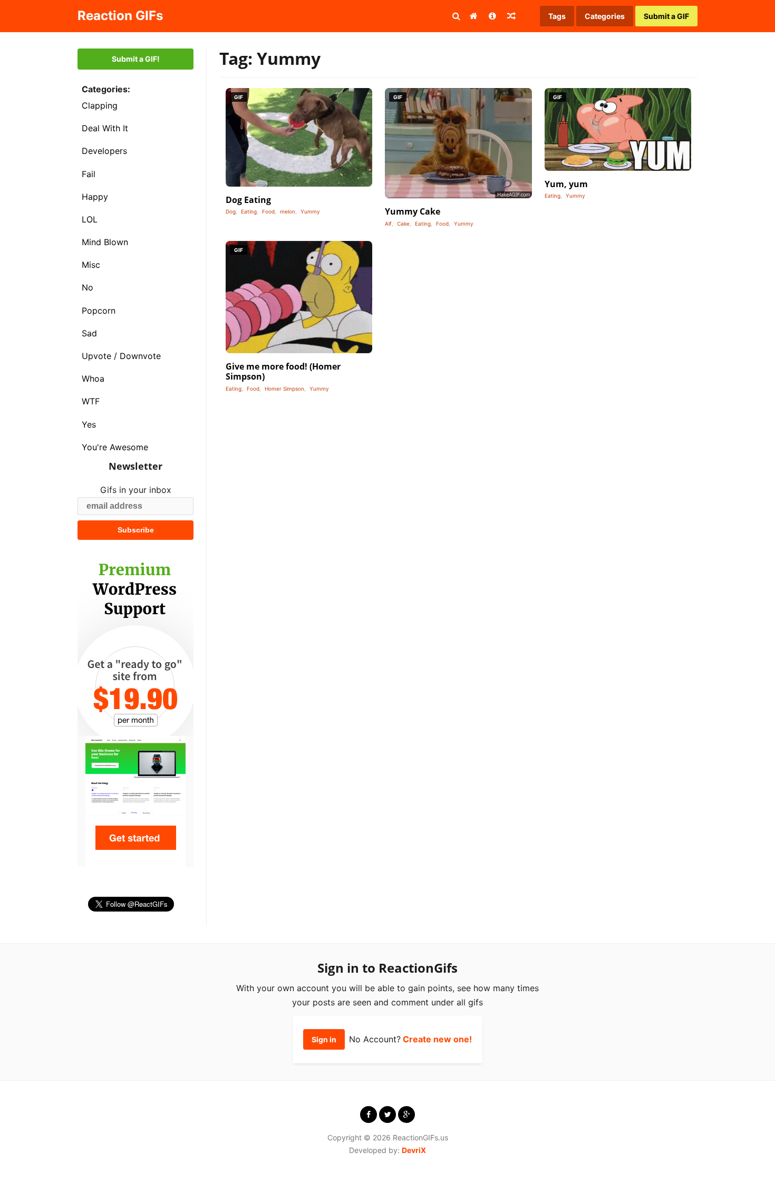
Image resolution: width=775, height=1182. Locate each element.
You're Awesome (115, 447)
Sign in (324, 1039)
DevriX (414, 1150)
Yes (89, 424)
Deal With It (105, 128)
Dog (231, 211)
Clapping (100, 105)
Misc (91, 264)
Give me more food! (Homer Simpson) (283, 371)
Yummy (310, 211)
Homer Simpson (284, 388)
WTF (91, 401)
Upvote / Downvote (121, 356)
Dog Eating (248, 200)
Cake (403, 223)
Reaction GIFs (120, 15)
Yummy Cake (412, 211)
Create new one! (437, 1039)
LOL (90, 219)
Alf (388, 223)
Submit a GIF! (136, 58)
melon (287, 211)
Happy (95, 196)
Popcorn (98, 310)
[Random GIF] (511, 16)
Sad (89, 333)
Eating (249, 211)
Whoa (93, 378)
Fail (88, 174)
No (87, 287)
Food (268, 211)
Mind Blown (105, 242)
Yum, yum (566, 184)
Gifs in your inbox (135, 490)
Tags (557, 16)
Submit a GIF (666, 16)
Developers (104, 151)
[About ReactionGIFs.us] (492, 16)
